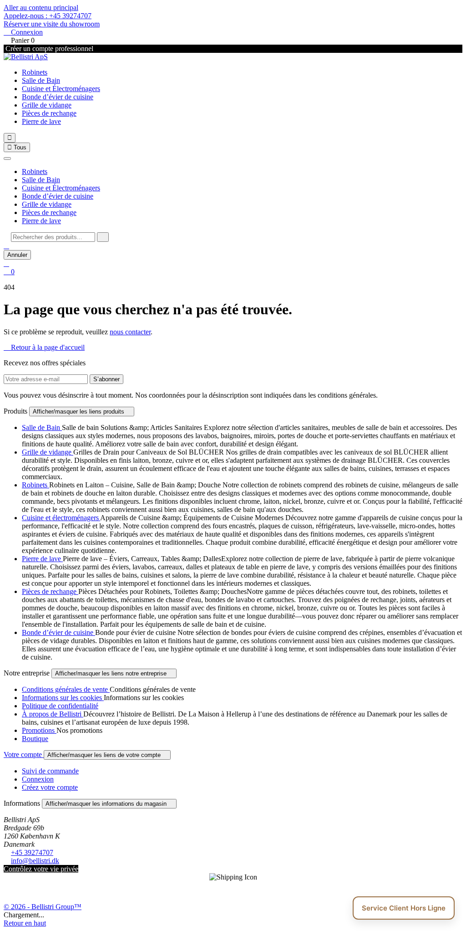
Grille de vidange (46, 105)
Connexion (38, 779)
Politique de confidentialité (60, 706)
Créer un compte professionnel (48, 48)
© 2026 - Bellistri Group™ (42, 907)
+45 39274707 (32, 852)
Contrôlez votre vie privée (41, 869)
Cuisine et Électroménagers (61, 88)
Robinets (34, 72)
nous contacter (130, 332)
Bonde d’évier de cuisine (57, 97)
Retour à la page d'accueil (44, 347)
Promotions (39, 730)
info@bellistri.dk (35, 860)
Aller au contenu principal (41, 7)
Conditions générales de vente (66, 689)
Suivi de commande (50, 771)
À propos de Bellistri (52, 714)
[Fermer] (7, 158)
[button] (6, 246)
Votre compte (24, 754)
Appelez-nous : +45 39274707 (47, 16)
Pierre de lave (41, 121)
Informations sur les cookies (63, 697)
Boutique (35, 738)
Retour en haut (25, 923)
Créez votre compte (50, 787)
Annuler (17, 254)
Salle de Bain (41, 80)
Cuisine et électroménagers (61, 518)
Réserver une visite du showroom (52, 24)
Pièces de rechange (49, 113)
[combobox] (53, 237)
